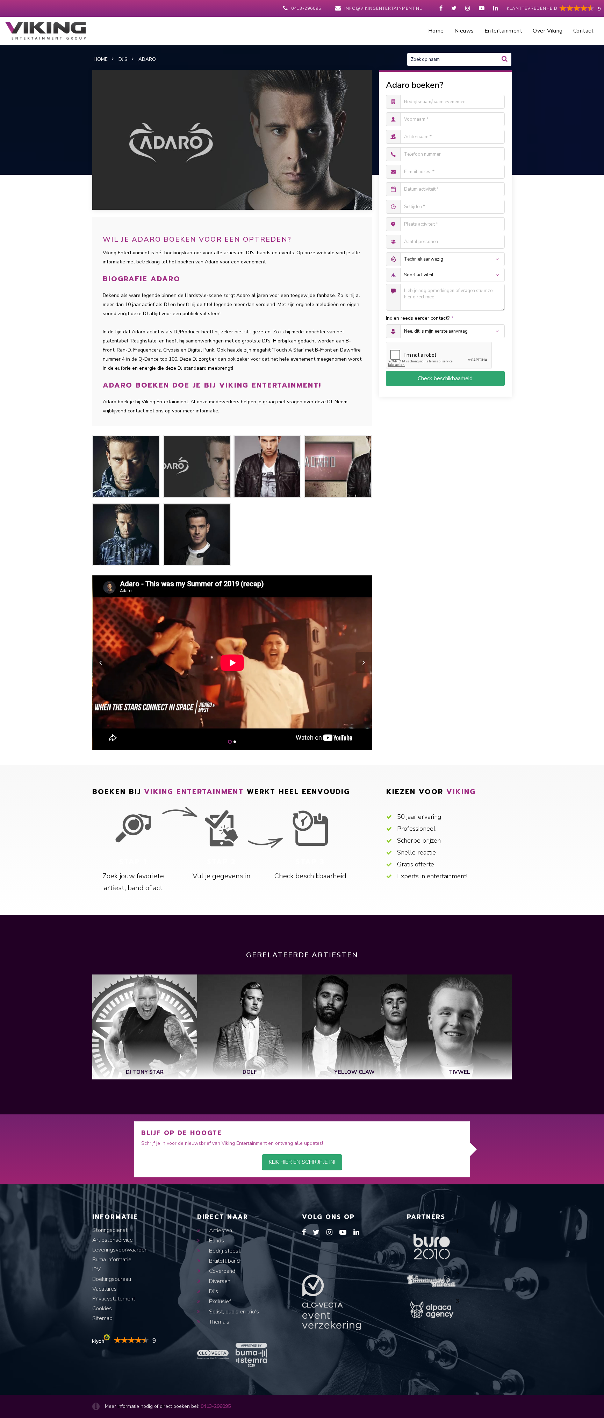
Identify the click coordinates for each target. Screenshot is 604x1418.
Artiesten (220, 1230)
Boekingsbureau (111, 1279)
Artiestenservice (112, 1240)
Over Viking (548, 31)
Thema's (218, 1322)
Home (436, 31)
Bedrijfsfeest (224, 1251)
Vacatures (104, 1289)
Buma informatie (111, 1259)
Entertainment (503, 31)
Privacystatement (113, 1299)
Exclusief (219, 1301)
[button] (229, 741)
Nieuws (464, 31)
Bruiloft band (224, 1261)
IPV (96, 1269)
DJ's (213, 1291)
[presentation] (100, 662)
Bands (216, 1241)
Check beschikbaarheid (445, 378)
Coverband (221, 1271)
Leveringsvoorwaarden (120, 1250)
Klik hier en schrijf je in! (302, 1162)
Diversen (219, 1281)
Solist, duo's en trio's (233, 1312)
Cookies (102, 1308)
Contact (583, 31)
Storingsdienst (110, 1230)
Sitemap (102, 1318)
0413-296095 (306, 8)
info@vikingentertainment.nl (383, 8)
